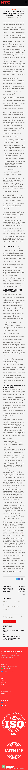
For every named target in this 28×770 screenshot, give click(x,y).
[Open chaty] (3, 766)
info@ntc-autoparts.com (9, 671)
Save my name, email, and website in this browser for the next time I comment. (13, 605)
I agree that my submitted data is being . (13, 616)
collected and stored (8, 617)
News (14, 9)
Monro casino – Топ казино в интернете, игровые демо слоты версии (12, 638)
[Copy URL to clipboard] (24, 579)
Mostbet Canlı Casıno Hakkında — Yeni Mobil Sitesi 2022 (14, 631)
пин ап (21, 533)
